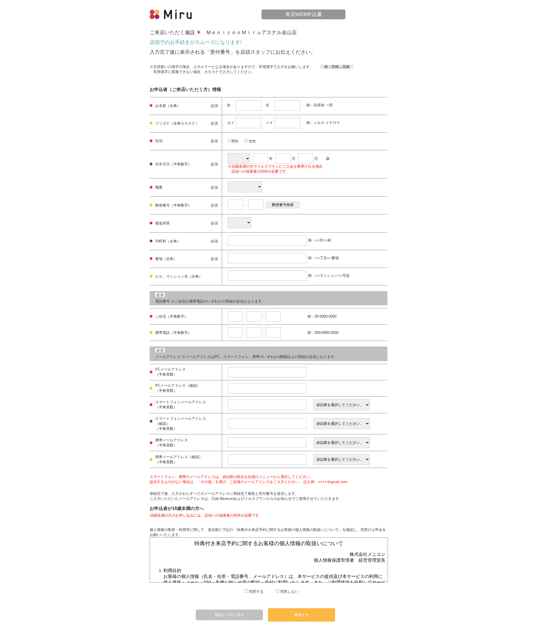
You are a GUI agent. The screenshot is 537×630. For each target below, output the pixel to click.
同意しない (289, 591)
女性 (252, 141)
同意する (256, 591)
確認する (301, 615)
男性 (235, 141)
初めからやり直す (229, 615)
